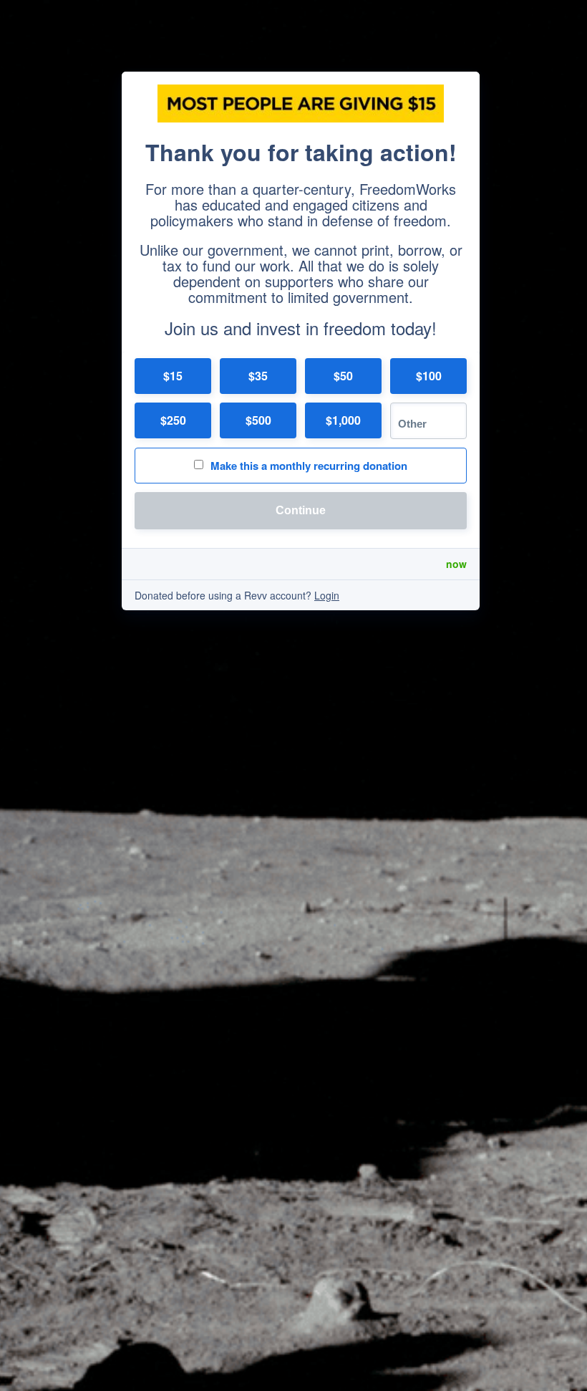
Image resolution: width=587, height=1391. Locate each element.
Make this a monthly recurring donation (308, 465)
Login (326, 595)
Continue (301, 510)
